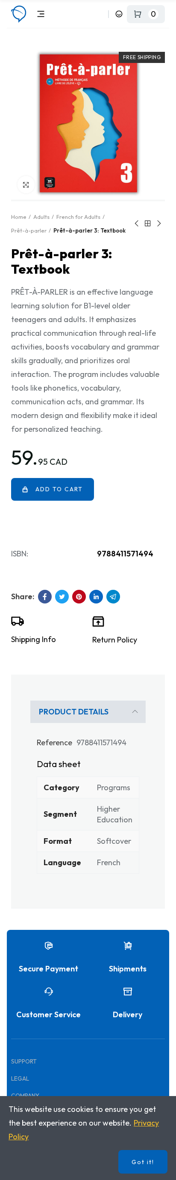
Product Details (74, 712)
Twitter (62, 596)
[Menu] (40, 14)
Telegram (113, 596)
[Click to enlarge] (26, 184)
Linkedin (96, 596)
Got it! (143, 1162)
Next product (158, 223)
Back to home (148, 223)
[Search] (100, 14)
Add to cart (59, 489)
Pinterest (79, 596)
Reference (54, 742)
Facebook (45, 596)
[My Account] (119, 14)
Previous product (137, 223)
